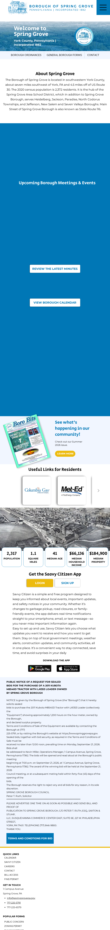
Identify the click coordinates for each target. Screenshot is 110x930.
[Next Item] (98, 490)
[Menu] (103, 7)
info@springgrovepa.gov (21, 898)
